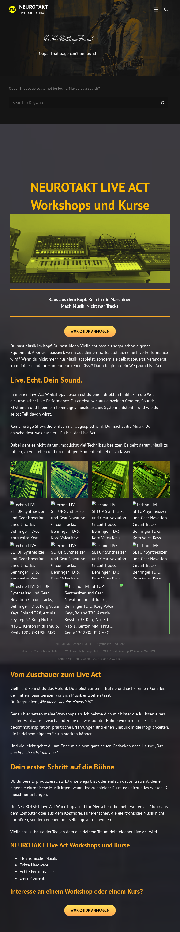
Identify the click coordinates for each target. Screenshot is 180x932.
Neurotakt (33, 7)
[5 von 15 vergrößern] (41, 507)
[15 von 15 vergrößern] (163, 589)
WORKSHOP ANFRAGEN (90, 331)
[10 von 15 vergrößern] (82, 548)
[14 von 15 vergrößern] (109, 589)
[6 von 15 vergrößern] (82, 507)
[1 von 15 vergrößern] (41, 466)
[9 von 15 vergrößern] (41, 548)
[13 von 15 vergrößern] (54, 589)
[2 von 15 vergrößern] (82, 466)
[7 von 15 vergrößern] (122, 507)
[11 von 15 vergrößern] (122, 548)
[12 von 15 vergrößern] (163, 548)
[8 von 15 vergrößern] (163, 507)
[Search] (162, 102)
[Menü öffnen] (156, 9)
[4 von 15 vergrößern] (163, 466)
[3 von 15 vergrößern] (122, 466)
